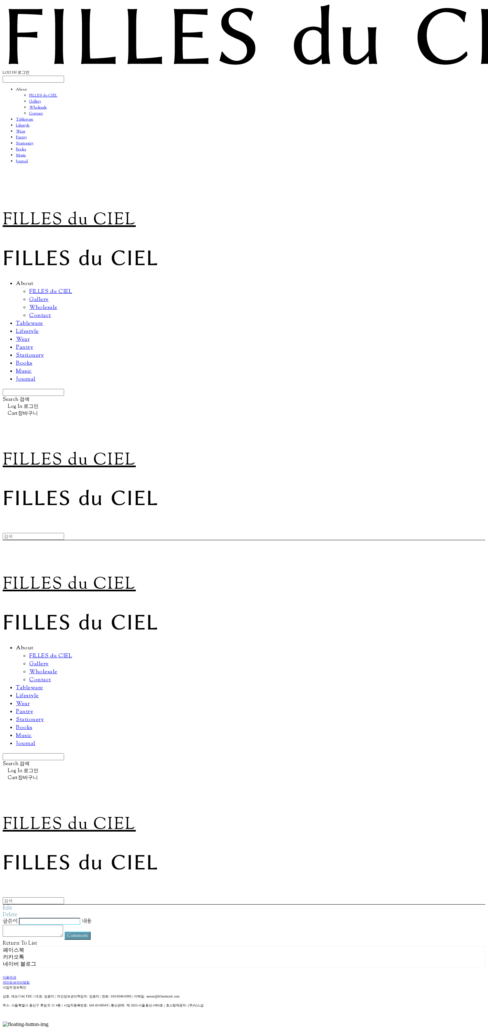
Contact (36, 113)
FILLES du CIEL (43, 96)
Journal (22, 161)
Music (21, 155)
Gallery (35, 102)
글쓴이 (10, 921)
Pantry (21, 137)
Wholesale (38, 107)
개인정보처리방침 (16, 982)
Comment (77, 935)
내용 (87, 921)
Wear (20, 131)
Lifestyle (23, 125)
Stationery (25, 143)
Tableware (24, 119)
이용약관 (9, 977)
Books (21, 149)
